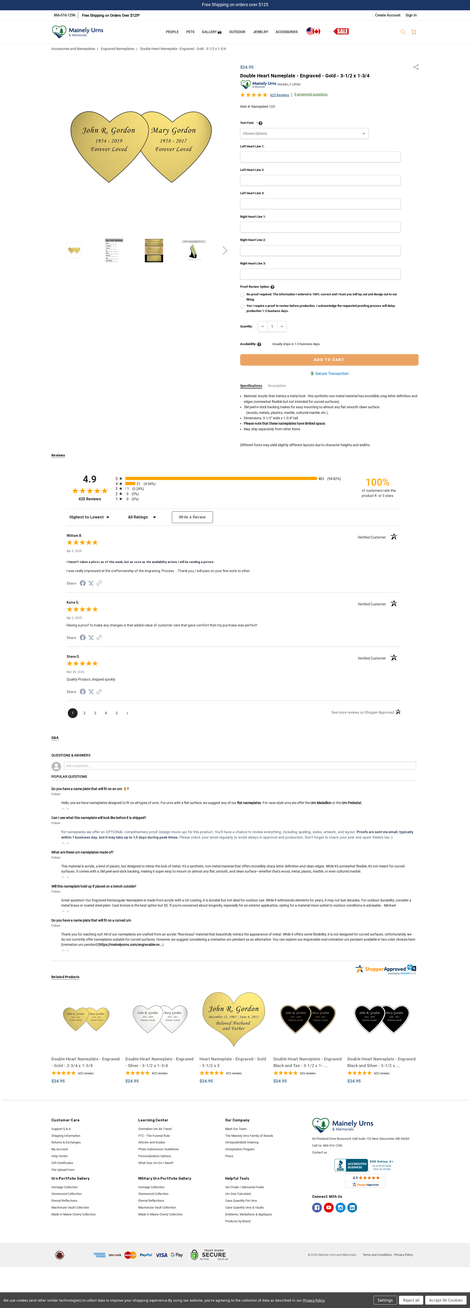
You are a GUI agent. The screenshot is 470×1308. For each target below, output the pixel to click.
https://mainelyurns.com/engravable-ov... (130, 945)
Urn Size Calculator (238, 1194)
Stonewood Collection (66, 1194)
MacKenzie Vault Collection (70, 1207)
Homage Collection (64, 1187)
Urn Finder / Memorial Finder (244, 1187)
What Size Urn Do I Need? (156, 1163)
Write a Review (192, 517)
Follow (55, 794)
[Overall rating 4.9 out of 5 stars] (254, 96)
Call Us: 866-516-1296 (327, 1145)
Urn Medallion (321, 803)
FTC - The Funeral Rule (154, 1136)
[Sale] (339, 31)
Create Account (387, 15)
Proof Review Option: (255, 286)
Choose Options (86, 1044)
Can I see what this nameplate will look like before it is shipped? (98, 818)
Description (277, 386)
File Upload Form (62, 1170)
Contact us (319, 1152)
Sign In (411, 15)
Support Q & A (60, 1129)
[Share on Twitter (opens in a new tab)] (91, 583)
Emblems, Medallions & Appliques (248, 1214)
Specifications (251, 386)
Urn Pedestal (351, 803)
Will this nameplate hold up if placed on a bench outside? (93, 886)
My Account (59, 1149)
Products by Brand (237, 1221)
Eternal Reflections (64, 1200)
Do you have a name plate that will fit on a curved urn (91, 920)
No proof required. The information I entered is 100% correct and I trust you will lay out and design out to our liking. (322, 296)
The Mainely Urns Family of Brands (249, 1136)
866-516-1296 (64, 15)
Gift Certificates (62, 1163)
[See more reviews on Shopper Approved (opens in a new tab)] (99, 584)
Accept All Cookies (446, 1300)
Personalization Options (154, 1156)
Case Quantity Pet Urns (241, 1200)
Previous (56, 250)
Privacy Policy (403, 1255)
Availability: (248, 344)
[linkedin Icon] (352, 1207)
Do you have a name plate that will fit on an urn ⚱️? (90, 789)
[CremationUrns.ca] (313, 31)
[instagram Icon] (340, 1207)
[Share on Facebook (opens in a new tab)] (83, 584)
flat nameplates (249, 803)
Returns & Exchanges (66, 1142)
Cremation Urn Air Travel (155, 1129)
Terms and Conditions (377, 1255)
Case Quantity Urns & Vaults (244, 1207)
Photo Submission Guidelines (158, 1149)
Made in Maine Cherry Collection (73, 1214)
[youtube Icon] (329, 1207)
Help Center (59, 1156)
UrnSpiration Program (240, 1149)
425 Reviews (279, 95)
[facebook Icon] (317, 1207)
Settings (385, 1300)
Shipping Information (65, 1136)
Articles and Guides (151, 1142)
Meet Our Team (236, 1129)
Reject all (411, 1300)
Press (229, 1156)
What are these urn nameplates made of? (82, 852)
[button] (63, 809)
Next (225, 250)
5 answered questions (311, 94)
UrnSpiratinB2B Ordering (241, 1142)
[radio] (234, 478)
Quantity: (246, 326)
